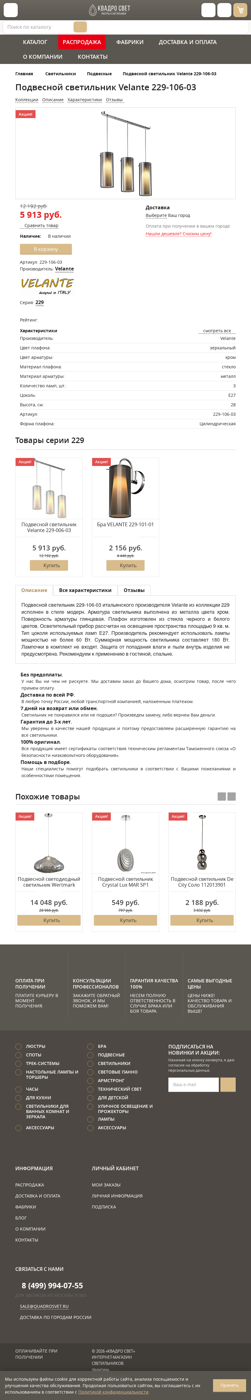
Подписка (104, 1207)
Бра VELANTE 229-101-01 (125, 525)
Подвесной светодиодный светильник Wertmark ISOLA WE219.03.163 (49, 882)
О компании (42, 56)
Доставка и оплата (188, 42)
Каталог (35, 42)
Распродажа (82, 42)
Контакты (93, 56)
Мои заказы (106, 1185)
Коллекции (26, 99)
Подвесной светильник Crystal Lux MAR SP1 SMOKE (125, 882)
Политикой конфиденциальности (113, 1392)
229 (40, 302)
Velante (64, 268)
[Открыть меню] (11, 10)
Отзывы (115, 99)
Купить (51, 565)
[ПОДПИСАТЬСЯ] (228, 1085)
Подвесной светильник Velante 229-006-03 (49, 528)
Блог (21, 1218)
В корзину (46, 249)
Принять (229, 1385)
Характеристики (85, 99)
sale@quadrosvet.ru (44, 1306)
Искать (80, 26)
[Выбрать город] (208, 10)
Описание (53, 99)
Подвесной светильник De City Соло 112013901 (202, 882)
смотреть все (217, 330)
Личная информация (117, 1196)
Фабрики (130, 42)
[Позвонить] (224, 10)
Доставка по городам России (56, 1317)
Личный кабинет (115, 1168)
